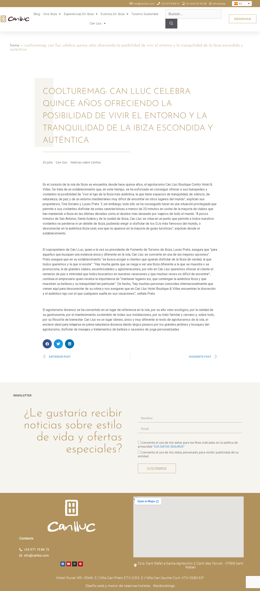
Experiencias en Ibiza (79, 14)
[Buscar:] (193, 14)
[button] (242, 18)
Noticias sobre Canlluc (86, 162)
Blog (37, 14)
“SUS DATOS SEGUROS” (168, 446)
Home (15, 45)
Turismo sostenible (144, 14)
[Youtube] (68, 563)
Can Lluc (96, 23)
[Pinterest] (80, 563)
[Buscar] (171, 23)
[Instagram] (74, 563)
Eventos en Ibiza (113, 14)
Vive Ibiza (50, 14)
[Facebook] (62, 563)
